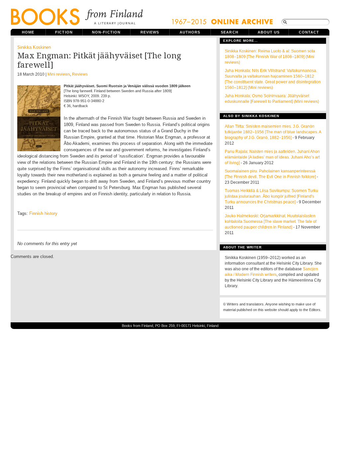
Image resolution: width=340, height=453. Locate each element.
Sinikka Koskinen (34, 47)
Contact (309, 32)
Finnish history (43, 213)
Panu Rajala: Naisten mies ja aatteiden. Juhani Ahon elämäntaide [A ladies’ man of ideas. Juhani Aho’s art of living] (272, 157)
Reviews (149, 32)
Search (229, 32)
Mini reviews (58, 74)
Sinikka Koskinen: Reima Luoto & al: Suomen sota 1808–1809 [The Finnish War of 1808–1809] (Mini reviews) (270, 57)
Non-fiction (106, 32)
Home (28, 32)
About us (269, 32)
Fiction (64, 32)
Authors (190, 32)
